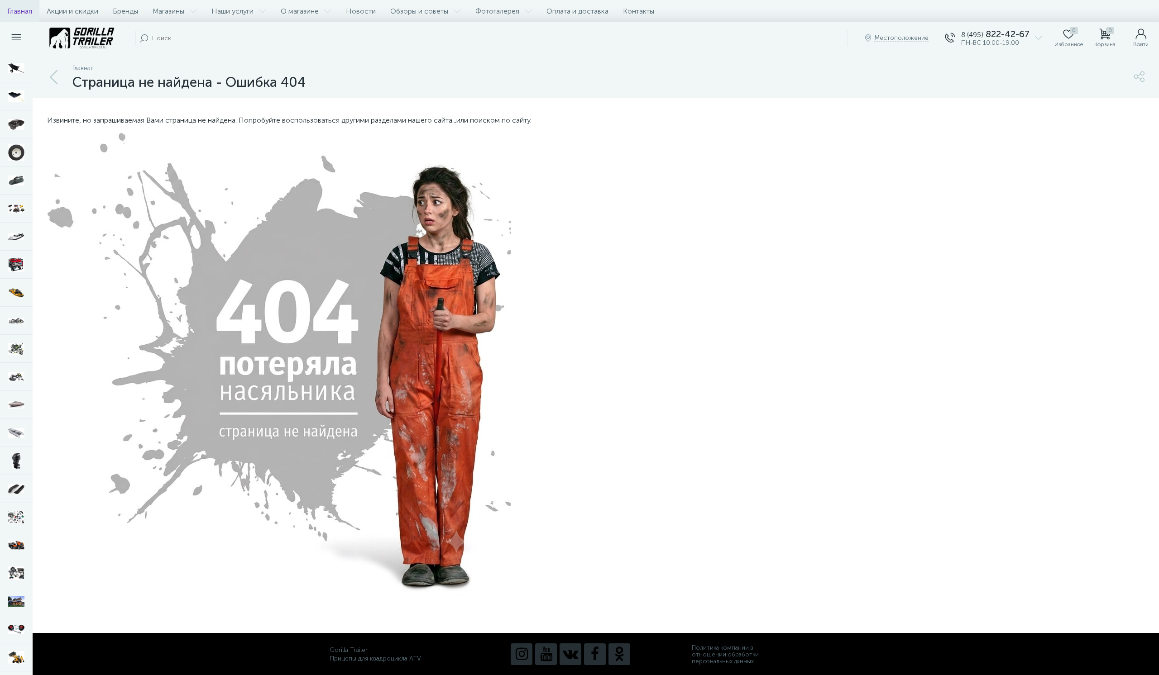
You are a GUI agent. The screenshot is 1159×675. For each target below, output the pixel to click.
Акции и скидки (72, 11)
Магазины (168, 11)
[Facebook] (595, 654)
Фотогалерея (497, 11)
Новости (361, 11)
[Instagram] (521, 654)
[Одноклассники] (619, 654)
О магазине (300, 11)
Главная (19, 11)
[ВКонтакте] (570, 654)
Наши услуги (232, 11)
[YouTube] (546, 654)
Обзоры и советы (419, 11)
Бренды (125, 11)
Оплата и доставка (577, 11)
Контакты (638, 11)
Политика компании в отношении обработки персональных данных (725, 654)
